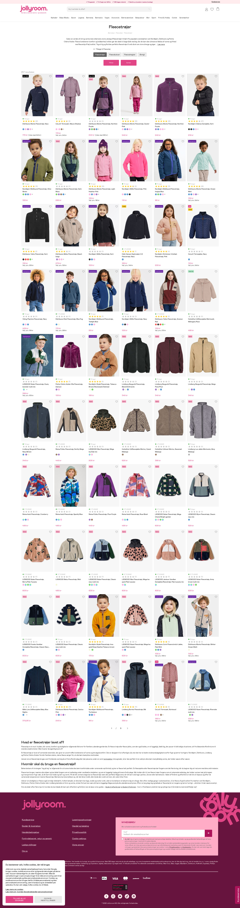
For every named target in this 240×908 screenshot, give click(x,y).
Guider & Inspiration (31, 826)
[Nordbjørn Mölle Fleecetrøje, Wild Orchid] (94, 259)
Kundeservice (216, 2)
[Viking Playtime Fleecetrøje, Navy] (23, 324)
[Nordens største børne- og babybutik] (34, 8)
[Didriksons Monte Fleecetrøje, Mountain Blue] (96, 129)
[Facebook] (106, 896)
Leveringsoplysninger (82, 819)
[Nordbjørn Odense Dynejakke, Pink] (196, 129)
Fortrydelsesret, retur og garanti (37, 838)
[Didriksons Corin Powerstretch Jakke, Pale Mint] (156, 650)
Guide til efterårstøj (112, 787)
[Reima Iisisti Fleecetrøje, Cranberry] (23, 520)
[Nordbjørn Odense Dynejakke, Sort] (189, 129)
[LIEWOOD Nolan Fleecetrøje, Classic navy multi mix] (160, 520)
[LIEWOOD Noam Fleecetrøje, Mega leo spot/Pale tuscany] (59, 650)
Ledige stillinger (29, 845)
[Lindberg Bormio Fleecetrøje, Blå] (123, 715)
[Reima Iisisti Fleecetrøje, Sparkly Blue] (25, 520)
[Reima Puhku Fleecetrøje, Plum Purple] (59, 454)
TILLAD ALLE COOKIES (19, 899)
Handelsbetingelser (30, 832)
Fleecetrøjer (128, 33)
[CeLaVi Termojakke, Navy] (189, 259)
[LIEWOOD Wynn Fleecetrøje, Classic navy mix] (189, 520)
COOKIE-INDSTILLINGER (48, 899)
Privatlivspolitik (79, 832)
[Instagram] (113, 896)
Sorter (128, 63)
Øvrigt (142, 54)
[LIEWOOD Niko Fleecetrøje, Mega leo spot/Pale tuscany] (92, 454)
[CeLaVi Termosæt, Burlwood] (59, 129)
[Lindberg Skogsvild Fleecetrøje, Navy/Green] (128, 389)
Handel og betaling (80, 826)
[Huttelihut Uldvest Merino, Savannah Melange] (156, 454)
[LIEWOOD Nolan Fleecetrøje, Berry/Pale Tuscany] (158, 520)
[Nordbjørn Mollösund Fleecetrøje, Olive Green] (23, 194)
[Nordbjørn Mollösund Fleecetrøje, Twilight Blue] (89, 324)
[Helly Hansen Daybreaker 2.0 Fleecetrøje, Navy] (123, 259)
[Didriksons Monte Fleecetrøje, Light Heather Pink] (30, 129)
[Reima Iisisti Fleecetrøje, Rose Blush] (28, 520)
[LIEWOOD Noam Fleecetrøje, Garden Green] (190, 715)
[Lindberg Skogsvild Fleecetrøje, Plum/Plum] (123, 389)
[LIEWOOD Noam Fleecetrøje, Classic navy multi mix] (56, 650)
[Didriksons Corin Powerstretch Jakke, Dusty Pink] (160, 650)
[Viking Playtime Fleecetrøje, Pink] (25, 324)
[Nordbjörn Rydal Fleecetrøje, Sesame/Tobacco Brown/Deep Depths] (92, 389)
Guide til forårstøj (129, 787)
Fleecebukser (114, 54)
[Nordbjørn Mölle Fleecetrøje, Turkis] (125, 194)
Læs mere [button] (161, 44)
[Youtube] (120, 896)
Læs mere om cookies (14, 889)
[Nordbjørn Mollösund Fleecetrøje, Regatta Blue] (28, 194)
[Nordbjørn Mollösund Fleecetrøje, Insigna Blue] (25, 194)
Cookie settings (79, 838)
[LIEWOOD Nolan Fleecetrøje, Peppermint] (24, 389)
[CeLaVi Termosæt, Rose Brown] (61, 129)
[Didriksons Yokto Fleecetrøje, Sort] (23, 259)
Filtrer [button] (111, 63)
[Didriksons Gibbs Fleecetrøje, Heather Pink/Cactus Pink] (59, 259)
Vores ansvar (78, 845)
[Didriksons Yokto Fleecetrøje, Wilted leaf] (30, 259)
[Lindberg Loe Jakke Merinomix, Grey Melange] (189, 454)
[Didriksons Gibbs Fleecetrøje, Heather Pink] (61, 259)
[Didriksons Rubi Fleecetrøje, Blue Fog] (56, 324)
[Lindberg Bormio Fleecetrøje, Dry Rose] (125, 715)
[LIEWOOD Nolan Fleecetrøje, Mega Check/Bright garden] (156, 520)
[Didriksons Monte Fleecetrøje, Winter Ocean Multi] (189, 650)
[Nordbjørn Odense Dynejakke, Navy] (193, 129)
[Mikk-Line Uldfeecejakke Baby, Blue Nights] (23, 715)
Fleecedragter (129, 54)
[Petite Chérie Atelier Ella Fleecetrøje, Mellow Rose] (59, 389)
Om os (25, 851)
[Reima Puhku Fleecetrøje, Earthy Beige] (56, 454)
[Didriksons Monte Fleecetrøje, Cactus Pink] (56, 715)
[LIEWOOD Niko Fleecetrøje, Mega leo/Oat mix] (89, 454)
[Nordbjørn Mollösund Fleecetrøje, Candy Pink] (30, 194)
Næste (127, 728)
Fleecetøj (119, 33)
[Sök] (149, 9)
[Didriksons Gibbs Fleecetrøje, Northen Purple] (57, 259)
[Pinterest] (134, 896)
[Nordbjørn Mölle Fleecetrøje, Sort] (129, 194)
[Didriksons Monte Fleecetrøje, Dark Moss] (92, 129)
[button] (212, 9)
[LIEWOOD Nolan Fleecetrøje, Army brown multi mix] (163, 520)
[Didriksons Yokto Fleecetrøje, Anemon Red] (25, 259)
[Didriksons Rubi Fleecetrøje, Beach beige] (59, 324)
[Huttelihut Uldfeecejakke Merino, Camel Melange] (123, 454)
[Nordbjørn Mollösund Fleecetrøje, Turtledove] (92, 324)
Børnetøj (111, 33)
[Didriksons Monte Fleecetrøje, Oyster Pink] (25, 129)
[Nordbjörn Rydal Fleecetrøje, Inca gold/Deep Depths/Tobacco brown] (90, 389)
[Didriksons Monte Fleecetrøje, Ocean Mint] (189, 194)
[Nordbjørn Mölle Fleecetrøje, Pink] (123, 194)
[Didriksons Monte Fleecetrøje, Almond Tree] (94, 129)
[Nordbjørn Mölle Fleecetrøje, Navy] (92, 259)
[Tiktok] (127, 896)
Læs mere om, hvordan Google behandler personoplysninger (29, 892)
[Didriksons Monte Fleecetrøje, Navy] (23, 129)
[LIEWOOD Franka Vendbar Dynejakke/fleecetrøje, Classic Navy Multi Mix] (23, 650)
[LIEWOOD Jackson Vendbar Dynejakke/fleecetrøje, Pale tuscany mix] (156, 585)
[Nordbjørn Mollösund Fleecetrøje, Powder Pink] (94, 324)
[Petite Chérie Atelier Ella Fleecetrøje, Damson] (56, 389)
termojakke (108, 759)
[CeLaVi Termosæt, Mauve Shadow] (56, 129)
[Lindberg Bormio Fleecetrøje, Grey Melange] (129, 715)
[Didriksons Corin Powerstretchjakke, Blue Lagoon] (158, 650)
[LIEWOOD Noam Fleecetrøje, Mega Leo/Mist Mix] (192, 715)
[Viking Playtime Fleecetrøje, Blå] (28, 324)
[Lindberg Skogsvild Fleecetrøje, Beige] (125, 389)
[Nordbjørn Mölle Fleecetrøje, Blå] (127, 194)
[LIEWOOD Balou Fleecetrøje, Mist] (56, 585)
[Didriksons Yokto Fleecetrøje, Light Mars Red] (28, 259)
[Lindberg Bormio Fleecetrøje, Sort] (127, 715)
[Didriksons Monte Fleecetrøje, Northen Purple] (28, 129)
